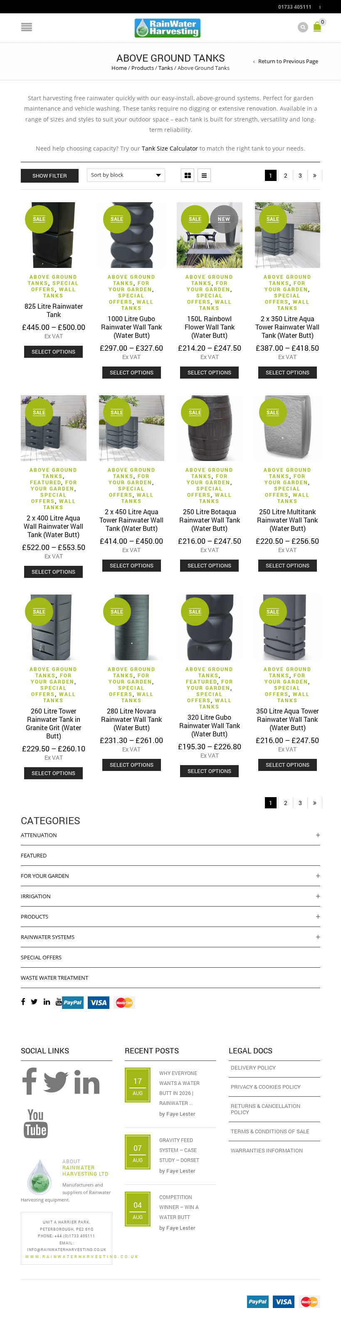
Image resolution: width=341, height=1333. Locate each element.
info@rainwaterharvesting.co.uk (66, 1249)
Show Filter (49, 175)
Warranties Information (267, 1150)
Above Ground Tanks (132, 279)
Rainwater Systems (47, 937)
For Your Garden (130, 286)
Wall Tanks (59, 292)
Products (142, 68)
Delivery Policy (253, 1067)
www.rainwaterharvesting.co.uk (82, 1256)
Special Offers (55, 286)
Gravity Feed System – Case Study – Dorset (179, 1150)
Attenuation (39, 835)
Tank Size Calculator (170, 148)
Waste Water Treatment (54, 977)
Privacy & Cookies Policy (266, 1086)
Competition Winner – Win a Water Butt (179, 1207)
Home (119, 68)
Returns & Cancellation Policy (265, 1109)
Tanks (165, 68)
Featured (45, 482)
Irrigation (36, 896)
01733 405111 (294, 6)
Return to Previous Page (288, 61)
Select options (53, 351)
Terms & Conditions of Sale (270, 1131)
